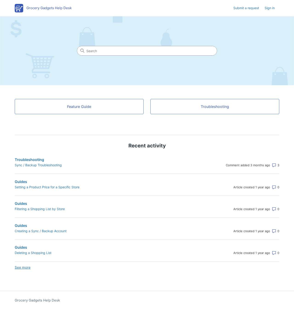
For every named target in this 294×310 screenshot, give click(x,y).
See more (23, 267)
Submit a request (246, 8)
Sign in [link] (270, 8)
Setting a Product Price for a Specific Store (47, 187)
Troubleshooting (29, 159)
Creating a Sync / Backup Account (41, 231)
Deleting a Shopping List (33, 253)
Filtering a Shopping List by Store (40, 209)
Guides (21, 181)
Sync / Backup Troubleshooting (38, 165)
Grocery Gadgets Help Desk (37, 300)
